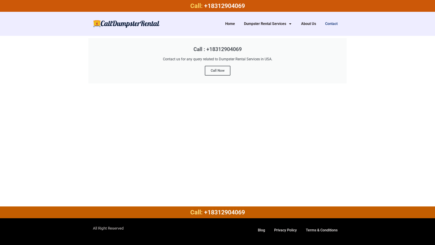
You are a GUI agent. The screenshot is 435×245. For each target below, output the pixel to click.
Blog (261, 230)
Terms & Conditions (322, 230)
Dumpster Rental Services (265, 24)
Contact (331, 24)
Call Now (218, 71)
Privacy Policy (285, 230)
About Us (308, 24)
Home (230, 24)
